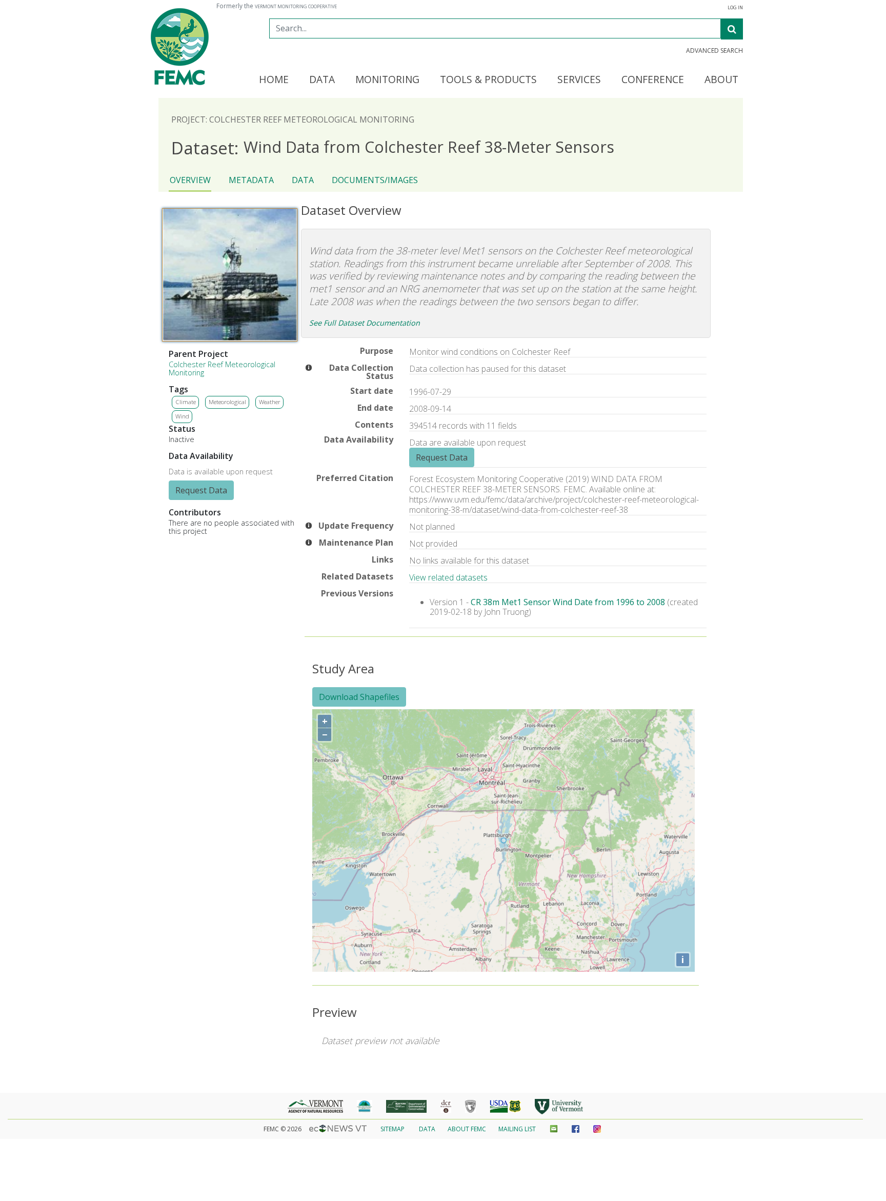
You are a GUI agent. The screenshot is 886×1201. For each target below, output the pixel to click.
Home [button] (274, 80)
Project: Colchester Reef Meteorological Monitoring (292, 119)
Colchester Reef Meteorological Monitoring (222, 368)
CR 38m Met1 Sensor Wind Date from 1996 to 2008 (568, 602)
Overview (190, 180)
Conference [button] (652, 80)
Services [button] (579, 80)
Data (303, 180)
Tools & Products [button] (488, 80)
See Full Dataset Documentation (364, 323)
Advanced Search (714, 51)
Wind (182, 416)
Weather (269, 402)
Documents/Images (375, 180)
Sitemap (392, 1129)
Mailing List (517, 1129)
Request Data (201, 490)
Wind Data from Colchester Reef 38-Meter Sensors (392, 147)
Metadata (251, 180)
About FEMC (467, 1129)
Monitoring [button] (387, 80)
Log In (735, 8)
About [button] (721, 80)
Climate (185, 402)
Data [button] (322, 80)
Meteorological (227, 402)
